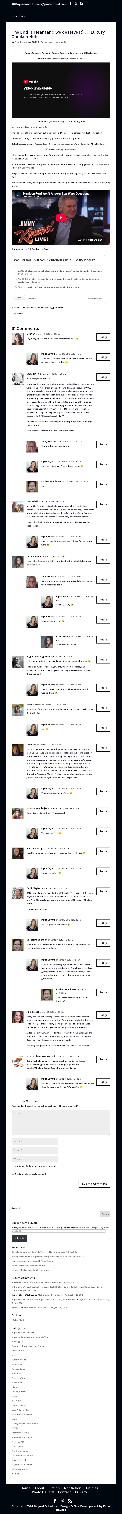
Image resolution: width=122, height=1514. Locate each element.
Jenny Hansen (48, 441)
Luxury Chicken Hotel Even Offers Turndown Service (61, 58)
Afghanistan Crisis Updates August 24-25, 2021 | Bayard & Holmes (43, 1299)
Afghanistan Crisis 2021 (23, 1332)
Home (25, 1488)
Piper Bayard (20, 42)
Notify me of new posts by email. (30, 1174)
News (14, 1419)
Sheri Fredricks (19, 1282)
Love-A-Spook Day (20, 1410)
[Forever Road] (61, 149)
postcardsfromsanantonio (41, 1056)
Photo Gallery (43, 1492)
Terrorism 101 (18, 1442)
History (15, 1387)
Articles (92, 1488)
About (39, 1488)
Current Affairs (19, 1360)
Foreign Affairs (19, 1378)
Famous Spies (18, 1369)
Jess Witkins (33, 501)
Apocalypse (46, 42)
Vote (19, 298)
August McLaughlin (37, 656)
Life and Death (19, 1405)
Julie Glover (32, 1011)
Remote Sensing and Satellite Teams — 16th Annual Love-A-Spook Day (45, 1252)
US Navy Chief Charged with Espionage (30, 1270)
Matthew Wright (35, 848)
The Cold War (18, 1446)
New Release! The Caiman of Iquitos (28, 1265)
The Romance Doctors (22, 1455)
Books (15, 1355)
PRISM (15, 1428)
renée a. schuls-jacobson (40, 808)
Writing (15, 1474)
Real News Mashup (21, 1433)
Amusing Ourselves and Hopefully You (30, 1337)
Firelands (16, 1373)
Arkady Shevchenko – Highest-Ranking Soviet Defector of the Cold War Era (48, 1256)
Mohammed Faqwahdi (22, 1414)
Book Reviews (18, 1350)
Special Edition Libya (22, 1437)
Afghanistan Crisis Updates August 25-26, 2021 (52, 1282)
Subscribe (19, 1238)
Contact (64, 1492)
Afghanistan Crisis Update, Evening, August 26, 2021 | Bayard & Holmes (46, 1287)
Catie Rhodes (34, 556)
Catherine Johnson (51, 481)
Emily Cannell (33, 704)
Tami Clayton (33, 888)
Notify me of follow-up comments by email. (35, 1166)
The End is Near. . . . (20, 1451)
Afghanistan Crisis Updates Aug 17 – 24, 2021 (45, 1307)
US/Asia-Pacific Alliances (24, 1465)
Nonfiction (72, 1488)
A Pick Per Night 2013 (71, 138)
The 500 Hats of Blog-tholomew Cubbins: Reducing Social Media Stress (46, 133)
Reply (103, 337)
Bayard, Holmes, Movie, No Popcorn (29, 1346)
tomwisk (31, 744)
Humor (15, 1396)
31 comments (59, 42)
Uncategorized (19, 1460)
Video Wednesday (20, 1469)
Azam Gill (16, 1307)
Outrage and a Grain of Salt (25, 1423)
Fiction (54, 1488)
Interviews (17, 1401)
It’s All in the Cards (96, 144)
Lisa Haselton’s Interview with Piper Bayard (32, 1261)
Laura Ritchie (33, 373)
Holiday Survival (19, 1392)
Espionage (17, 1364)
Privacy (81, 1492)
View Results (33, 298)
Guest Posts (17, 1382)
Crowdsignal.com (95, 298)
